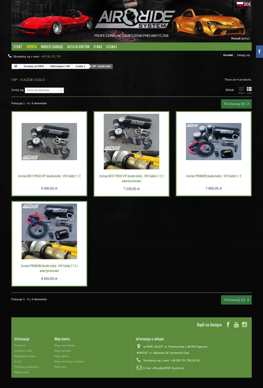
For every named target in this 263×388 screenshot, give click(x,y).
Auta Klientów (78, 46)
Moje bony (60, 366)
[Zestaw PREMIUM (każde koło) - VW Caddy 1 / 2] (213, 141)
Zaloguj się (243, 55)
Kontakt (228, 55)
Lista (249, 93)
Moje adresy (61, 356)
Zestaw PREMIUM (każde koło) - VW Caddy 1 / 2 (213, 175)
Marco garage (52, 46)
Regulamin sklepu (25, 356)
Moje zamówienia (64, 345)
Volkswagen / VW (60, 66)
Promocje (20, 345)
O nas (98, 46)
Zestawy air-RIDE (34, 66)
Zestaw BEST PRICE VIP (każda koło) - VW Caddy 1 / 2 (49, 175)
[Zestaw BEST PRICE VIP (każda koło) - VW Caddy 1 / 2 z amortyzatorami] (131, 141)
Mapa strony (21, 372)
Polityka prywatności (26, 366)
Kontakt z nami (23, 350)
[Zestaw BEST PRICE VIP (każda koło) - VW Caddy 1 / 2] (49, 141)
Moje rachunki (62, 350)
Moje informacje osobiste (69, 361)
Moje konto (62, 338)
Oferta (32, 46)
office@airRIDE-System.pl (168, 368)
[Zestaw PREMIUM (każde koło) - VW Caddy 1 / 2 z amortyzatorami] (49, 231)
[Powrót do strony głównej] (16, 66)
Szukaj (111, 46)
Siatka (241, 93)
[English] (247, 3)
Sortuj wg (17, 89)
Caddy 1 (80, 66)
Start (17, 46)
